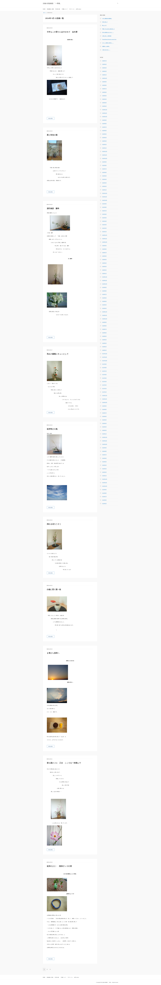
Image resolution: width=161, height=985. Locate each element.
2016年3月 (104, 426)
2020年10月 (104, 242)
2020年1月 (104, 273)
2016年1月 (104, 433)
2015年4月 (104, 465)
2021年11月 (104, 196)
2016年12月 (104, 395)
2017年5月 (104, 378)
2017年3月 (104, 384)
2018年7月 (104, 329)
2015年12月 (104, 437)
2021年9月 (104, 203)
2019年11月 (104, 280)
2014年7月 (104, 496)
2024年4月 (104, 106)
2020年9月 (104, 245)
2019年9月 (104, 287)
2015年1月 (104, 475)
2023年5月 (104, 133)
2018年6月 (104, 332)
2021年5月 (104, 217)
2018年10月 (104, 318)
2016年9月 (104, 405)
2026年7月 (104, 60)
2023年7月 (104, 127)
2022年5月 (104, 175)
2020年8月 (104, 249)
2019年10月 (104, 283)
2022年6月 (104, 172)
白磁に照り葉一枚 (54, 589)
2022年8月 (104, 165)
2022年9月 (104, 161)
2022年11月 (104, 154)
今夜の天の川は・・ (106, 49)
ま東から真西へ (53, 653)
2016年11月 (104, 398)
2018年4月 (104, 339)
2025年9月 (104, 81)
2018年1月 (104, 350)
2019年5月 (104, 301)
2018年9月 (104, 322)
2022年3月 (104, 182)
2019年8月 (104, 290)
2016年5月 (104, 419)
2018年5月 (104, 336)
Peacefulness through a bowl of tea (109, 39)
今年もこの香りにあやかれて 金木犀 (62, 32)
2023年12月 (104, 109)
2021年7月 (104, 210)
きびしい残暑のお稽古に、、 (108, 42)
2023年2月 (104, 144)
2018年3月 (104, 343)
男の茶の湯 (57, 9)
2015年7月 (104, 454)
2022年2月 (104, 186)
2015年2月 (104, 472)
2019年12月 (104, 276)
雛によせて (104, 25)
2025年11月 (104, 78)
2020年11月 (104, 238)
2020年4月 (104, 263)
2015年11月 (104, 440)
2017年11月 (104, 357)
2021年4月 (104, 221)
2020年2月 (104, 269)
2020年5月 (104, 259)
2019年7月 (104, 294)
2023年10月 (104, 116)
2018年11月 (104, 315)
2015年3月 (104, 468)
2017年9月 (104, 364)
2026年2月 (104, 71)
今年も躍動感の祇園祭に (107, 18)
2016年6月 (104, 416)
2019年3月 (104, 308)
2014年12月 (104, 479)
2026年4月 (104, 64)
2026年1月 (104, 74)
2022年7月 (104, 168)
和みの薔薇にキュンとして (58, 354)
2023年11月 (104, 113)
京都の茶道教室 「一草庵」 (52, 3)
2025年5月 (104, 95)
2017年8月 (104, 367)
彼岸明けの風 (52, 429)
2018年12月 (104, 311)
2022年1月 (104, 189)
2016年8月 (104, 409)
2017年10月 (104, 360)
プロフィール (71, 9)
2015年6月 (104, 458)
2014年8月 (104, 493)
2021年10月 (104, 200)
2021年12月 (104, 193)
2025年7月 (104, 88)
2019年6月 (104, 297)
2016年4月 (104, 423)
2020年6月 (104, 256)
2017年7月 (104, 371)
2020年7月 (104, 252)
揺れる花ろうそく (54, 524)
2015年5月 (104, 461)
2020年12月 (104, 235)
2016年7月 (104, 412)
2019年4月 (104, 304)
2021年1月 (104, 231)
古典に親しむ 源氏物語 (106, 35)
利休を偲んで (105, 21)
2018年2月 (104, 346)
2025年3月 (104, 102)
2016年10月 (104, 402)
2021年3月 (104, 224)
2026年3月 (104, 67)
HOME (44, 9)
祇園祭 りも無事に (106, 46)
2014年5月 (104, 503)
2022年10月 (104, 158)
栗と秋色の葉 (52, 135)
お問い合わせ (78, 9)
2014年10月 (104, 486)
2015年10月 (104, 444)
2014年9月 (104, 489)
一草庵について (64, 9)
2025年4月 (104, 99)
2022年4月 (104, 179)
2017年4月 (104, 381)
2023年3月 (104, 140)
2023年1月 (104, 147)
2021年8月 (104, 207)
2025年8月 (104, 85)
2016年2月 (104, 430)
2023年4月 (104, 137)
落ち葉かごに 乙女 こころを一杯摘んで (64, 763)
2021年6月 (104, 214)
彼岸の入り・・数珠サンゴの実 (59, 866)
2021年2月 (104, 228)
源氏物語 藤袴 (53, 208)
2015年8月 (104, 451)
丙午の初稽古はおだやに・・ (108, 32)
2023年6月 (104, 130)
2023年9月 (104, 120)
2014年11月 (104, 482)
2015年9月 (104, 447)
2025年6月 (104, 92)
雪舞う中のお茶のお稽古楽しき (108, 28)
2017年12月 (104, 353)
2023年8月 (104, 123)
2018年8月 (104, 325)
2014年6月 (104, 500)
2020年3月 (104, 266)
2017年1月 (104, 391)
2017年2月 (104, 388)
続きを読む (50, 118)
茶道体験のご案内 (50, 9)
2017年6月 (104, 374)
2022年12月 (104, 151)
